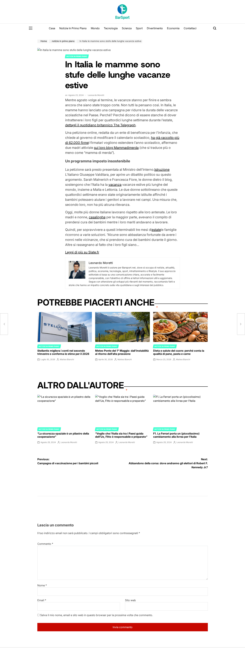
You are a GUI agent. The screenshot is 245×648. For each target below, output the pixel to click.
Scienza (127, 28)
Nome (42, 585)
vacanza (115, 185)
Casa (52, 28)
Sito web (130, 600)
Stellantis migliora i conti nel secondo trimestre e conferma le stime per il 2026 (63, 352)
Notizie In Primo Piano (73, 28)
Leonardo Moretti (96, 95)
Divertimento (155, 28)
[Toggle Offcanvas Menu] (30, 28)
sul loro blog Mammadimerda (116, 148)
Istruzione (162, 170)
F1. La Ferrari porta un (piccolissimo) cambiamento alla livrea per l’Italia (176, 435)
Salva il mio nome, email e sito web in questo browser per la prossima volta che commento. (96, 615)
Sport (139, 28)
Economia (173, 28)
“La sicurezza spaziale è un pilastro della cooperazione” (63, 435)
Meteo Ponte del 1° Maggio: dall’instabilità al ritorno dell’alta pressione (122, 352)
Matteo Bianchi (67, 359)
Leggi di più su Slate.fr (82, 252)
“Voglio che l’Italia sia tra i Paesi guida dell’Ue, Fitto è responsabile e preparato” (121, 435)
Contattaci (190, 28)
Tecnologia (111, 28)
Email (41, 600)
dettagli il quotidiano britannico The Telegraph (100, 125)
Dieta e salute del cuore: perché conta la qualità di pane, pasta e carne (178, 352)
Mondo (95, 28)
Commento (45, 543)
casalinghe (97, 217)
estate (156, 230)
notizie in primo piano (76, 56)
